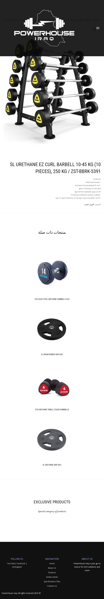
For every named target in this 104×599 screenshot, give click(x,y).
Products (52, 572)
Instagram (17, 567)
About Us (52, 568)
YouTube (11, 563)
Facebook (21, 563)
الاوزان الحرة (89, 204)
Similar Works (52, 577)
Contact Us (52, 586)
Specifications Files (52, 581)
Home (52, 563)
